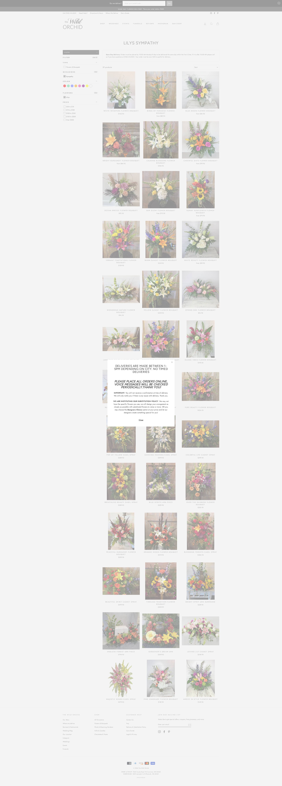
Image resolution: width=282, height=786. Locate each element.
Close (141, 420)
